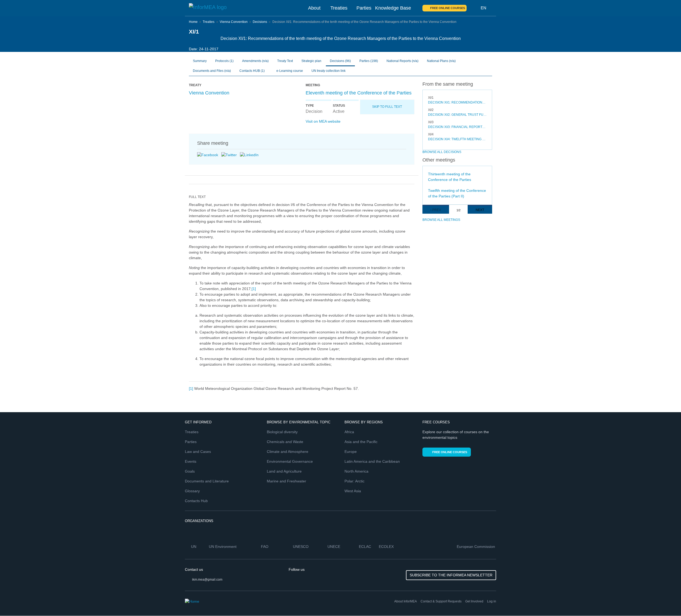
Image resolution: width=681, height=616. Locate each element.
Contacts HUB (252, 71)
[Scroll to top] (665, 600)
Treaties (338, 8)
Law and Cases (198, 451)
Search (474, 8)
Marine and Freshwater (286, 481)
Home (193, 22)
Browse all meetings (441, 220)
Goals (190, 471)
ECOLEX (387, 546)
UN (194, 546)
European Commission (476, 546)
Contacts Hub (196, 501)
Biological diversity (282, 432)
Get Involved (474, 601)
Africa (349, 432)
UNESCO (301, 546)
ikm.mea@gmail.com (207, 579)
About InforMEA (405, 601)
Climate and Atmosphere (287, 451)
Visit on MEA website (323, 121)
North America (356, 471)
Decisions (260, 22)
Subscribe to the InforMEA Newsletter (451, 575)
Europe (350, 451)
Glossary (192, 491)
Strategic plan (311, 61)
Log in (491, 601)
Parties (363, 8)
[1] (254, 289)
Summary (200, 61)
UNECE (334, 546)
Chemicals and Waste (285, 442)
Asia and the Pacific (360, 442)
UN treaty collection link (329, 71)
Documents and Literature (207, 481)
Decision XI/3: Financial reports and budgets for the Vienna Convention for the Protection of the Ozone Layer (457, 127)
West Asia (352, 491)
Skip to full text (387, 107)
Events (190, 461)
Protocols (224, 61)
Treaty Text (285, 61)
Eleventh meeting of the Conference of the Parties (359, 93)
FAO (265, 546)
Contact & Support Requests (441, 601)
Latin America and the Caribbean (372, 461)
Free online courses (447, 8)
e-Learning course (289, 71)
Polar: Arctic (354, 481)
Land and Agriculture (284, 471)
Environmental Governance (290, 461)
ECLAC (365, 546)
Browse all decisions (441, 152)
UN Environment (223, 546)
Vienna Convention (234, 22)
